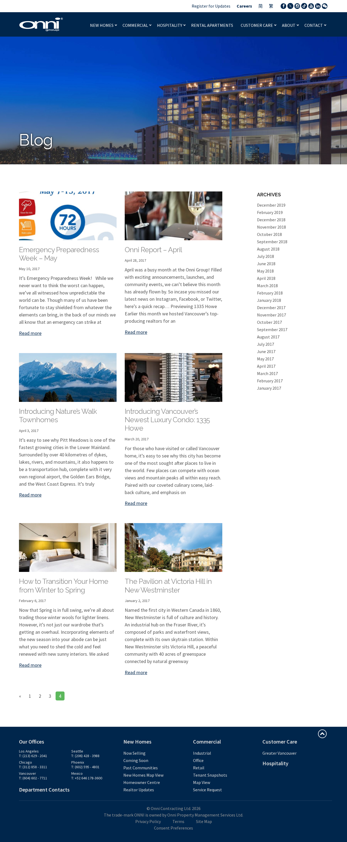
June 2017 (266, 351)
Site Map (204, 821)
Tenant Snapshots (210, 775)
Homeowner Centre (141, 782)
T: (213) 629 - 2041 (33, 755)
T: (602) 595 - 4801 (85, 766)
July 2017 (265, 344)
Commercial (136, 25)
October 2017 (269, 322)
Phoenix (77, 762)
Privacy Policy (148, 821)
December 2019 (271, 205)
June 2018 (266, 263)
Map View (201, 782)
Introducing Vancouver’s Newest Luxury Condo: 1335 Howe (167, 419)
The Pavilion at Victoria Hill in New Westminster (168, 585)
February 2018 (270, 293)
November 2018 (271, 227)
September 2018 (272, 241)
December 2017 (271, 307)
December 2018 (271, 219)
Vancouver (27, 773)
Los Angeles (29, 751)
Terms (178, 821)
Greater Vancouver (279, 753)
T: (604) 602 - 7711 (33, 778)
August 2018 (268, 249)
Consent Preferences (173, 828)
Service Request (207, 789)
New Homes (102, 25)
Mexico (77, 773)
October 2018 (269, 234)
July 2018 (265, 256)
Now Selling (134, 753)
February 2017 (270, 380)
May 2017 (265, 358)
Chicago (25, 762)
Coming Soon (135, 760)
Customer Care (257, 25)
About (289, 25)
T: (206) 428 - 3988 (85, 755)
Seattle (77, 751)
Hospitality (170, 25)
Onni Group (41, 24)
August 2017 (268, 337)
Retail (198, 767)
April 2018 (266, 278)
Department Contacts (44, 789)
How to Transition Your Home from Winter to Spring (63, 585)
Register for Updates (211, 6)
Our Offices (31, 741)
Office (198, 760)
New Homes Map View (143, 775)
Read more (30, 333)
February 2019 (270, 212)
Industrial (202, 753)
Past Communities (140, 767)
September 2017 (272, 329)
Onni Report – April (153, 250)
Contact (314, 25)
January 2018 (269, 300)
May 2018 (265, 271)
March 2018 (267, 285)
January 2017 (269, 388)
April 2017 (266, 366)
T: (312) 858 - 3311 (33, 766)
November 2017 (271, 315)
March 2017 (267, 373)
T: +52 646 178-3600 (86, 778)
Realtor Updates (138, 789)
